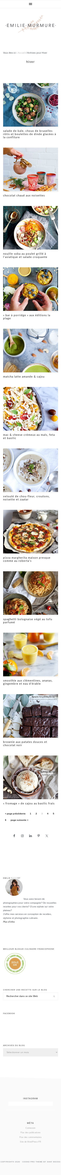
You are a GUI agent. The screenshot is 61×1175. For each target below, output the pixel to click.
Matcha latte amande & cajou (24, 376)
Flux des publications (30, 1132)
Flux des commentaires (30, 1137)
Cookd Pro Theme (32, 1162)
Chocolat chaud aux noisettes (24, 195)
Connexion (30, 1128)
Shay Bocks (54, 1162)
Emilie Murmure (30, 27)
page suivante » (19, 821)
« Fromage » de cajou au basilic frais (29, 803)
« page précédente (15, 814)
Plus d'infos (9, 922)
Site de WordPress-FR (30, 1142)
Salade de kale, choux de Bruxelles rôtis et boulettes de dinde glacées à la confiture (29, 134)
